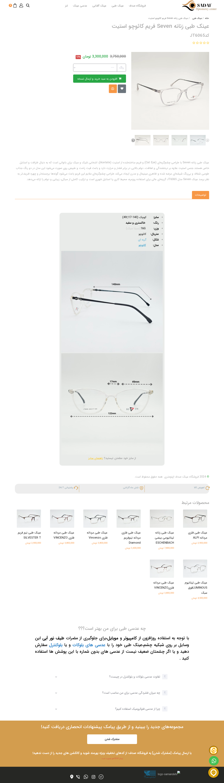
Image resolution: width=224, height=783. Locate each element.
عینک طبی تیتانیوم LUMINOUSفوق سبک (196, 587)
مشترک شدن (112, 739)
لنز (66, 5)
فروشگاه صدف (137, 5)
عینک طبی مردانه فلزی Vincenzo (97, 535)
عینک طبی (118, 5)
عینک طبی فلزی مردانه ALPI (197, 535)
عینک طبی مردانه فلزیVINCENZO (163, 585)
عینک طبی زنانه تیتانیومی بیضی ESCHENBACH (164, 537)
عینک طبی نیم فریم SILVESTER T (29, 535)
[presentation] (207, 140)
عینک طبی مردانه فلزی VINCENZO (64, 535)
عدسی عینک (80, 5)
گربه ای (142, 239)
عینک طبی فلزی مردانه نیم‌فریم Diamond (131, 537)
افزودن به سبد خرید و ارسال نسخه (97, 79)
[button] (28, 5)
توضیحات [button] (200, 195)
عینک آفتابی (99, 5)
